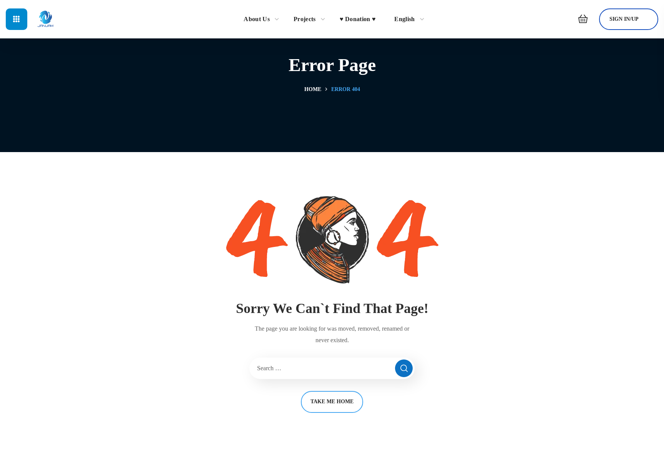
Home (312, 89)
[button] (581, 19)
